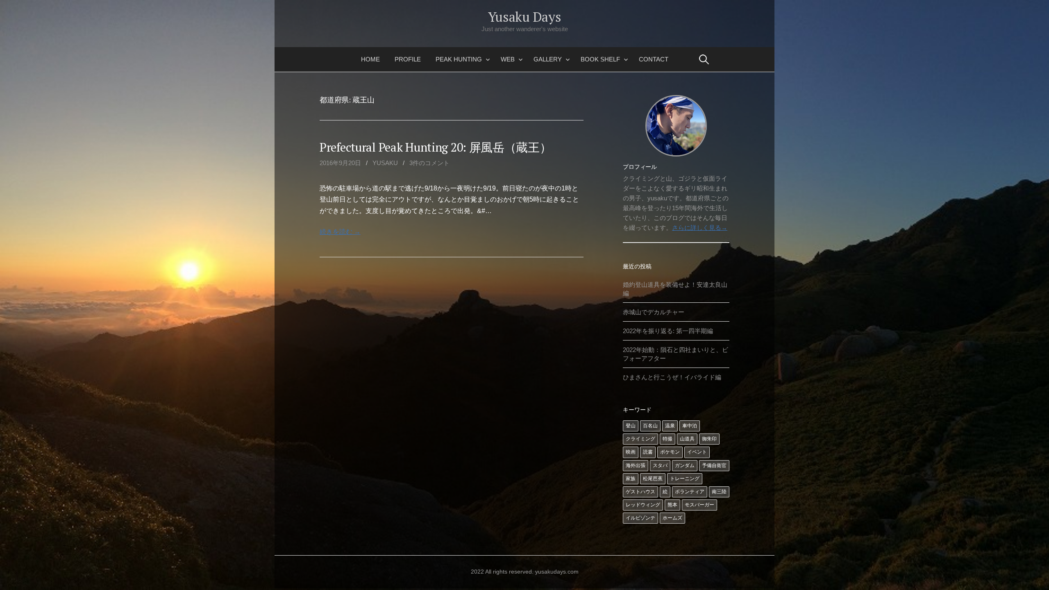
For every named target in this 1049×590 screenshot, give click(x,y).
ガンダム (685, 465)
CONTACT (653, 59)
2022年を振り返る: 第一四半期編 (668, 330)
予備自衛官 (714, 465)
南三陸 (719, 492)
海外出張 (635, 465)
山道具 (687, 439)
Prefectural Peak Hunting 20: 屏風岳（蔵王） (436, 147)
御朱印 (709, 439)
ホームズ (672, 518)
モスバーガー (699, 505)
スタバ (660, 465)
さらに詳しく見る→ (699, 227)
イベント (697, 452)
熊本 (672, 505)
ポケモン (670, 452)
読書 (648, 452)
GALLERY (548, 59)
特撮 (667, 439)
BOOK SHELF (600, 59)
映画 (631, 452)
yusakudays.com (557, 571)
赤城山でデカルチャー (653, 312)
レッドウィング (643, 505)
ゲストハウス (640, 492)
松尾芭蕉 (653, 478)
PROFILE (408, 59)
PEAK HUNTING (459, 59)
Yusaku (385, 162)
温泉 (670, 426)
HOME (370, 59)
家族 (631, 478)
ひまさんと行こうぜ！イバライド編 (672, 377)
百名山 (650, 426)
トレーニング (684, 478)
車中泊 (689, 426)
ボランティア (689, 492)
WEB (508, 59)
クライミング (640, 439)
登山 (631, 426)
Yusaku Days (524, 16)
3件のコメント (429, 162)
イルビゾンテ (640, 518)
